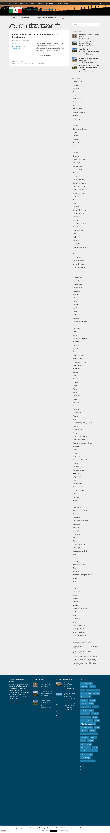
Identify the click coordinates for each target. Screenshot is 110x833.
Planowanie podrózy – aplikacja (83, 423)
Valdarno (76, 595)
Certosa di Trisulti (79, 193)
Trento (75, 578)
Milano (75, 352)
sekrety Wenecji (86, 744)
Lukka (75, 335)
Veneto (75, 602)
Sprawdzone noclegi (80, 551)
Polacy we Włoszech (80, 436)
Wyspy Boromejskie (79, 635)
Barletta (75, 126)
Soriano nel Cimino (79, 544)
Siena (75, 538)
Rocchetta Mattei (78, 490)
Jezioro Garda (77, 281)
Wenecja (76, 615)
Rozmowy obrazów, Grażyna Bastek (46, 683)
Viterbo (75, 605)
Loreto (75, 332)
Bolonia (75, 132)
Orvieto (75, 379)
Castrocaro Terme (79, 186)
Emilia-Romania (78, 230)
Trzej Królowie (85, 751)
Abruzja (75, 85)
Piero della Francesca (92, 734)
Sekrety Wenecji (78, 531)
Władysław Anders (85, 761)
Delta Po (76, 227)
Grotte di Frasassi (79, 264)
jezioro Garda (95, 713)
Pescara (75, 392)
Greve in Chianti (78, 261)
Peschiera (76, 396)
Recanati (76, 467)
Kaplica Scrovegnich (85, 717)
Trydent (95, 747)
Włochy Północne (79, 625)
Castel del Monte (78, 180)
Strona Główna (13, 3)
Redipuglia (76, 473)
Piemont (76, 402)
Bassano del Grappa (80, 129)
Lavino (75, 311)
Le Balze (76, 318)
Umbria (75, 585)
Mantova (76, 345)
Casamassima (78, 166)
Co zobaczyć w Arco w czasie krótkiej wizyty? (89, 43)
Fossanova (76, 240)
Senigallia (76, 534)
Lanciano (76, 308)
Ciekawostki (77, 200)
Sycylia (75, 561)
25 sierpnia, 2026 (87, 46)
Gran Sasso (77, 257)
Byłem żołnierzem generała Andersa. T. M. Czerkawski (35, 35)
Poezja (75, 433)
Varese (75, 598)
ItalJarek (16, 40)
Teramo (75, 568)
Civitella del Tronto (79, 210)
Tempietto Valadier (79, 565)
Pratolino (76, 453)
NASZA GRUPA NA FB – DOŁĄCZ (45, 3)
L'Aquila (75, 298)
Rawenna (76, 463)
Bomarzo (76, 142)
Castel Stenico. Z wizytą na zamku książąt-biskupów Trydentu (89, 67)
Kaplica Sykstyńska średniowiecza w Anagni (83, 652)
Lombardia (76, 328)
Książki (75, 294)
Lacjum (95, 717)
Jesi (74, 274)
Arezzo (75, 105)
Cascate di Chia (78, 169)
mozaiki (97, 727)
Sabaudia (76, 504)
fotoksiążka (95, 706)
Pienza (75, 406)
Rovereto (76, 497)
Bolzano (76, 139)
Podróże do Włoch (79, 429)
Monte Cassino (78, 355)
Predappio (76, 456)
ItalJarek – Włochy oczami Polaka (38, 9)
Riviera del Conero (79, 487)
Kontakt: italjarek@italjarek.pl (18, 702)
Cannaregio (84, 700)
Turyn (75, 581)
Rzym (75, 500)
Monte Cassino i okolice (86, 727)
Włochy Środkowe (79, 632)
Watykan (76, 612)
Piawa (75, 399)
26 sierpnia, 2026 (87, 38)
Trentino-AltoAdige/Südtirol (82, 575)
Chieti (75, 196)
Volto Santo (89, 754)
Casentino (76, 173)
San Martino (77, 514)
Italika (75, 271)
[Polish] (63, 18)
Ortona (75, 375)
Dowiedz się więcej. (62, 830)
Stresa (75, 554)
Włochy (75, 622)
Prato (75, 450)
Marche (75, 348)
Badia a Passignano (79, 112)
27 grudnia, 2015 (70, 688)
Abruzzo (92, 686)
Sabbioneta (77, 507)
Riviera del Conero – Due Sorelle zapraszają (70, 694)
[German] (4, 830)
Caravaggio (77, 163)
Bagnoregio (77, 119)
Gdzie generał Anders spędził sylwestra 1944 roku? (70, 684)
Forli (74, 237)
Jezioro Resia (77, 288)
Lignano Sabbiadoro (80, 321)
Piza (74, 419)
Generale (76, 254)
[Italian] (6, 830)
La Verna (76, 305)
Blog (13, 18)
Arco (74, 102)
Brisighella (76, 156)
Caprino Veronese (79, 159)
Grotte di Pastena (79, 267)
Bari (74, 122)
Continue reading (43, 56)
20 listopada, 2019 (70, 699)
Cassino (75, 176)
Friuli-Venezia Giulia (80, 247)
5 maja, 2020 (69, 709)
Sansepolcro (77, 524)
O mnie (32, 3)
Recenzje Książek (26, 18)
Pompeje (76, 446)
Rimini (75, 480)
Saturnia (76, 527)
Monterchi (76, 369)
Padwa (75, 382)
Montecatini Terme (79, 362)
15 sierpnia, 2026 (87, 62)
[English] (2, 830)
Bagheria (76, 115)
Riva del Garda (78, 483)
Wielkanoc (76, 619)
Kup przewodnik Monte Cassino (46, 18)
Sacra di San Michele (80, 510)
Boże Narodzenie (79, 146)
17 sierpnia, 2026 (87, 55)
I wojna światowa (85, 713)
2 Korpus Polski (78, 82)
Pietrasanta (77, 413)
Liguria (75, 325)
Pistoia (75, 416)
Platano (75, 426)
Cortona (76, 220)
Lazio (75, 315)
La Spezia (76, 301)
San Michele (77, 517)
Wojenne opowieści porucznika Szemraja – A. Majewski (70, 705)
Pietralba (76, 409)
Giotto (91, 710)
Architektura (77, 99)
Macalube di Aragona (80, 338)
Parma (75, 386)
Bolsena (76, 136)
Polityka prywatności (62, 3)
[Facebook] (100, 3)
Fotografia (76, 244)
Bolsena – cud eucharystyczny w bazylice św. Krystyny (86, 647)
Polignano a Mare (79, 440)
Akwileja (76, 88)
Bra (74, 149)
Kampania (76, 291)
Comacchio (77, 217)
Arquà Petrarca (78, 109)
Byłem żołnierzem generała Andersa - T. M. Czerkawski (28, 63)
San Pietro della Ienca (80, 521)
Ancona (75, 92)
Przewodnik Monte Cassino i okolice (85, 460)
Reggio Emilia (77, 477)
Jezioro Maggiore (78, 284)
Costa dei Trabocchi (79, 223)
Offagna (76, 372)
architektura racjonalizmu (93, 690)
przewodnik (84, 737)
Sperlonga (76, 548)
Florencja (76, 234)
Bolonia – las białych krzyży (89, 656)
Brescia (75, 153)
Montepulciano (78, 365)
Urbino (75, 588)
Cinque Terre (77, 203)
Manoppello (77, 342)
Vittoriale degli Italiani (80, 608)
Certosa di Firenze (79, 190)
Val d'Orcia (76, 592)
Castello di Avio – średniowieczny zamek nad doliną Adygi (89, 51)
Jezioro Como (77, 277)
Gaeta (75, 250)
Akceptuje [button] (53, 830)
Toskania (76, 571)
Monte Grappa (78, 359)
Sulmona (76, 558)
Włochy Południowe (80, 629)
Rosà (74, 494)
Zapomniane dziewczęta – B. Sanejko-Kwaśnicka (86, 664)
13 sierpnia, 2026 (87, 71)
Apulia (75, 95)
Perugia (75, 389)
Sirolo (75, 541)
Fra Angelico (84, 710)
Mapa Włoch (23, 3)
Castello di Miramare (80, 183)
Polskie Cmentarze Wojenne (82, 443)
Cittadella (76, 207)
